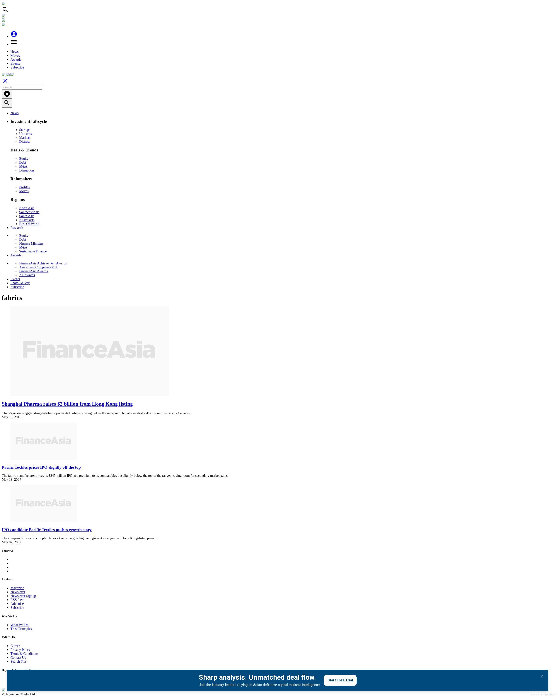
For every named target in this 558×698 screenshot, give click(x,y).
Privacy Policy (20, 650)
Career (15, 646)
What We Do (19, 625)
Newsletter (17, 592)
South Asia (26, 216)
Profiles (24, 187)
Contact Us (18, 657)
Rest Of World (29, 224)
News (14, 51)
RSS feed (17, 600)
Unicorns (25, 133)
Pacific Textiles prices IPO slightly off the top (41, 467)
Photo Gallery (20, 283)
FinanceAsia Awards (33, 271)
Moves (15, 55)
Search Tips (18, 661)
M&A (23, 166)
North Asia (26, 208)
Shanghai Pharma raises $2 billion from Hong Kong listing (67, 404)
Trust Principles (21, 629)
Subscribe (17, 67)
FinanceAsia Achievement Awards (43, 263)
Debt (22, 162)
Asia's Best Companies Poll (38, 267)
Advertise (17, 603)
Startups (24, 130)
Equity (23, 158)
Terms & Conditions (24, 653)
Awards (15, 59)
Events (15, 63)
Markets (24, 137)
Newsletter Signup (23, 596)
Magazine (17, 588)
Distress (24, 141)
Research (16, 228)
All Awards (27, 275)
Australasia (26, 220)
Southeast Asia (29, 212)
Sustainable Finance (33, 251)
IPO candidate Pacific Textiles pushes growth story (47, 529)
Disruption (26, 170)
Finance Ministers (31, 243)
